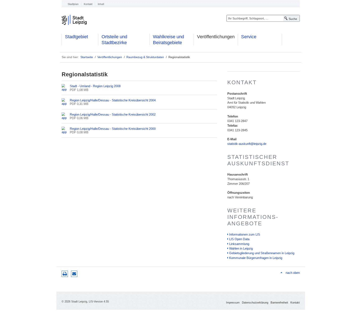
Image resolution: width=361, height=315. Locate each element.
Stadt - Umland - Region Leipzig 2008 (95, 86)
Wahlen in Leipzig (241, 248)
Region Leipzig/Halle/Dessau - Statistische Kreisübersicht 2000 (113, 128)
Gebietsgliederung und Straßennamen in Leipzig (261, 253)
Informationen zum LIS (244, 234)
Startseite (86, 57)
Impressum (233, 302)
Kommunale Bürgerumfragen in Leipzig (255, 258)
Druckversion (65, 274)
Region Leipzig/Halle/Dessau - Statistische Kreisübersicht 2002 (113, 114)
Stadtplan (73, 4)
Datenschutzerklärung (255, 302)
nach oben (293, 272)
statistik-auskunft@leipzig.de (246, 143)
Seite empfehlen (74, 274)
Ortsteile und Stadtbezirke (114, 39)
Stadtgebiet (76, 36)
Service (248, 36)
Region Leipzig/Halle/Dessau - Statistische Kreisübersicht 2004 (113, 100)
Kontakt (88, 4)
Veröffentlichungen (216, 36)
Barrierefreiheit (279, 302)
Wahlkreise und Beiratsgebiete (168, 39)
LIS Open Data (239, 239)
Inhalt (101, 4)
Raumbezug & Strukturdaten (145, 57)
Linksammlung (239, 244)
